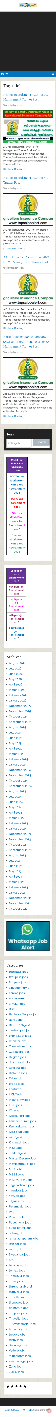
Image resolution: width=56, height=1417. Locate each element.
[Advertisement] (28, 41)
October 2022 (18, 908)
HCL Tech (15, 1094)
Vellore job (16, 1350)
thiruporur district (20, 1286)
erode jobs (16, 1083)
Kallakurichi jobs (19, 1116)
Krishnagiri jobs (19, 1142)
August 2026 (17, 663)
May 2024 (15, 807)
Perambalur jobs (20, 1206)
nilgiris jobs (16, 1201)
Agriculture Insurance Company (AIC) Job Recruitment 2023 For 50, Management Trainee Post (26, 341)
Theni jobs (16, 1281)
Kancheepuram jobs (22, 1121)
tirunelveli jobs (19, 1302)
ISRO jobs (15, 1105)
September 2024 (20, 786)
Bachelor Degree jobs (24, 1014)
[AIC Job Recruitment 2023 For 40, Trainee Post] (28, 209)
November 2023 (20, 839)
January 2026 (17, 700)
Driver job (15, 1078)
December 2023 (20, 834)
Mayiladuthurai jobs (22, 1164)
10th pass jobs (18, 971)
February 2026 (18, 695)
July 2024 (15, 796)
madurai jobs (17, 1153)
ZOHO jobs (16, 1372)
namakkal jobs (18, 1190)
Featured (15, 1089)
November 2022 (20, 903)
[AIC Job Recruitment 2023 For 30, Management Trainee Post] (28, 126)
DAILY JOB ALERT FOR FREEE (19, 1410)
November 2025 (20, 711)
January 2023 (17, 892)
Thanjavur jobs (19, 1276)
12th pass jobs (18, 977)
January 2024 (17, 828)
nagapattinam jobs (21, 1185)
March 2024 (17, 818)
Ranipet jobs (17, 1244)
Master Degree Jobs (23, 1158)
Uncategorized (19, 1345)
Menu (4, 73)
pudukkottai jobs (20, 1228)
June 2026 (16, 674)
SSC (11, 1260)
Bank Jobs (15, 1019)
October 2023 (18, 844)
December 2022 (20, 898)
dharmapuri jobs (19, 1062)
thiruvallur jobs (19, 1292)
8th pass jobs (18, 982)
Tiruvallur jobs (18, 1318)
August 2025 (17, 727)
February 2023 (18, 887)
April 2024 (15, 812)
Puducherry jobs (20, 1222)
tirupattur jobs (18, 1308)
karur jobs (15, 1137)
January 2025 (17, 764)
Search (11, 434)
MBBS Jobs (16, 1174)
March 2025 (16, 754)
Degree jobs (17, 1057)
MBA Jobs (15, 1169)
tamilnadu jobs (19, 1265)
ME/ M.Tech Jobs (20, 1180)
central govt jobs (15, 105)
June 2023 (16, 866)
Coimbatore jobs (20, 1046)
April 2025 (15, 748)
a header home (19, 987)
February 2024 (18, 823)
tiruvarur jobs (18, 1329)
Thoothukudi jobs (21, 1297)
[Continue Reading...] (14, 169)
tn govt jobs (17, 1334)
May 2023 (15, 871)
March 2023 (16, 882)
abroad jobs (17, 993)
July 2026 (15, 668)
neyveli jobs (17, 1196)
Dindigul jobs (17, 1067)
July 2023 (15, 860)
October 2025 (18, 716)
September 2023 (20, 850)
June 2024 (16, 802)
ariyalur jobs (17, 1003)
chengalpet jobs (20, 1035)
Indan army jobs (19, 1100)
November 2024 (20, 775)
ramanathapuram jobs (23, 1238)
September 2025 (20, 722)
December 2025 (20, 706)
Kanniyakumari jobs (22, 1126)
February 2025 (18, 759)
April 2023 (15, 876)
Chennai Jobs (18, 1041)
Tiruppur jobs (18, 1313)
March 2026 (17, 690)
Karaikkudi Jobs (19, 1132)
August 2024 (17, 791)
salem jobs (16, 1249)
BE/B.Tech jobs (19, 1025)
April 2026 (15, 684)
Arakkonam (16, 998)
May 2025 (15, 743)
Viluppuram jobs (20, 1356)
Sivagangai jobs (19, 1254)
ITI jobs (14, 1110)
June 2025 (15, 738)
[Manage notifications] (49, 1410)
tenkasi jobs (17, 1270)
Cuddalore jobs (19, 1051)
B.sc (12, 1009)
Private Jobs (17, 1217)
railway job (16, 1233)
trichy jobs (16, 1340)
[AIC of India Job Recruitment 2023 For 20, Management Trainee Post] (28, 289)
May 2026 (15, 679)
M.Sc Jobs (15, 1148)
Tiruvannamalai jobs (22, 1324)
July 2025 (15, 732)
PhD (12, 1212)
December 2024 (20, 770)
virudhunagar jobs (21, 1361)
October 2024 (18, 780)
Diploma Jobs (18, 1073)
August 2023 (17, 855)
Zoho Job (15, 1366)
